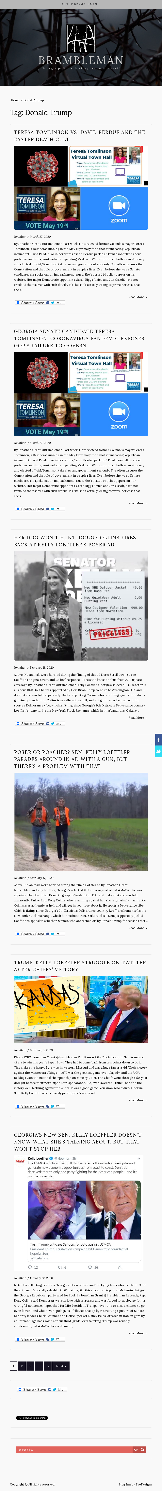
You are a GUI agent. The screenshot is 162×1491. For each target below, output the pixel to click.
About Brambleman (79, 4)
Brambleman (81, 60)
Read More (138, 297)
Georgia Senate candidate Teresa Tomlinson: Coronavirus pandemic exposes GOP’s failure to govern (79, 338)
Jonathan (20, 237)
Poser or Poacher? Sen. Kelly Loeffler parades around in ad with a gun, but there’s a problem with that (72, 759)
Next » (61, 1366)
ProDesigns (144, 1484)
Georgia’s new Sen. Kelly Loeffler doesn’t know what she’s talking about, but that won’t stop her (78, 1142)
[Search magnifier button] (142, 1449)
